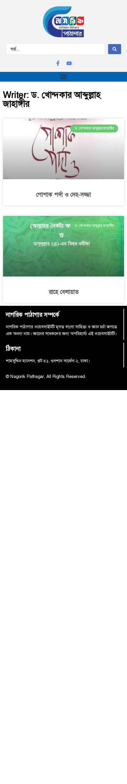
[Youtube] (69, 63)
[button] (64, 77)
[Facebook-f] (58, 63)
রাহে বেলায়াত (64, 292)
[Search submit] (114, 49)
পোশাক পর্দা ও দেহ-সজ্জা (63, 194)
